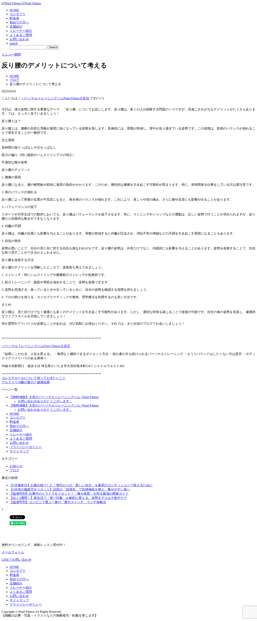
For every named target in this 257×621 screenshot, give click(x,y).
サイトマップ (19, 451)
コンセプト (18, 14)
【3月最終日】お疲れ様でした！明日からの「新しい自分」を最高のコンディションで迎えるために (81, 485)
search (14, 43)
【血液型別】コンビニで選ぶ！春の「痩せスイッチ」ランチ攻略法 (58, 502)
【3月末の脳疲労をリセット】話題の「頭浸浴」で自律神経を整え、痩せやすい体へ (70, 489)
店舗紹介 (16, 26)
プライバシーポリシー (26, 447)
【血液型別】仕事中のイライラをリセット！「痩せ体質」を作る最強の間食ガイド (69, 493)
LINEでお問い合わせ (17, 559)
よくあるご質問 (21, 35)
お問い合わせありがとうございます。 (45, 401)
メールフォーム (13, 552)
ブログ (14, 80)
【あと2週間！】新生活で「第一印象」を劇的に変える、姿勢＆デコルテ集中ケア (68, 498)
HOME (14, 10)
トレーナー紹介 (21, 31)
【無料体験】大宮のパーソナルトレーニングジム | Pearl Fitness (54, 397)
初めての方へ (19, 22)
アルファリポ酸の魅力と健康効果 (26, 382)
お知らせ (16, 466)
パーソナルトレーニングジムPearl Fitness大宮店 (55, 98)
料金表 (14, 18)
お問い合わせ (19, 39)
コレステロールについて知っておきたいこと (34, 378)
